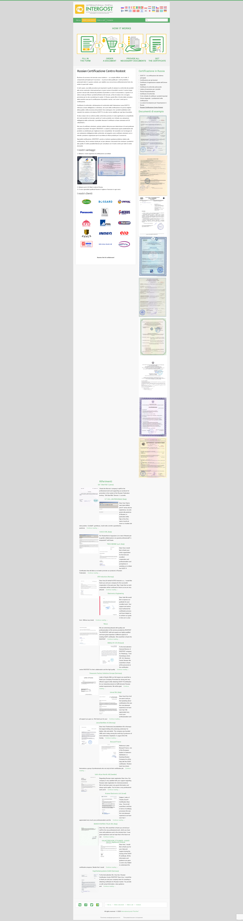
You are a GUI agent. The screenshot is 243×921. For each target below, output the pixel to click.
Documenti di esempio (151, 111)
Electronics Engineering (116, 593)
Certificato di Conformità (147, 94)
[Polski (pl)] (145, 7)
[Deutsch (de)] (165, 11)
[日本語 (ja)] (149, 11)
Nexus (106, 624)
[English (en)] (126, 7)
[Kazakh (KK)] (161, 11)
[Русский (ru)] (122, 7)
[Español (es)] (134, 7)
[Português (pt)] (141, 7)
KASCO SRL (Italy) (106, 532)
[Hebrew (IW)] (141, 11)
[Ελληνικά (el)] (130, 11)
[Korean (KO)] (145, 11)
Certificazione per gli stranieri (149, 80)
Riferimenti (105, 481)
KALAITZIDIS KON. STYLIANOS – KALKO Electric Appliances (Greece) (115, 841)
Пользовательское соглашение (133, 917)
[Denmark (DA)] (161, 7)
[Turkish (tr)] (134, 11)
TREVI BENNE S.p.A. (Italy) (116, 544)
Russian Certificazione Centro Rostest (101, 71)
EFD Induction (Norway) (106, 577)
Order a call (101, 20)
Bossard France (115, 742)
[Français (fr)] (130, 7)
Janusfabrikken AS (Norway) (105, 723)
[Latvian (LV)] (157, 11)
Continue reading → (93, 528)
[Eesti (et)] (126, 11)
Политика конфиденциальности (110, 917)
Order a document (89, 20)
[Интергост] (94, 9)
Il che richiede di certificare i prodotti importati (153, 96)
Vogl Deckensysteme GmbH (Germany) (106, 871)
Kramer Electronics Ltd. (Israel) (115, 793)
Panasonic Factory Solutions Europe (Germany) (106, 673)
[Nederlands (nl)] (149, 7)
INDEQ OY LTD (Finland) (116, 643)
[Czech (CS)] (157, 7)
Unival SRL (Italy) (115, 692)
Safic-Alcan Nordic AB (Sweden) (106, 774)
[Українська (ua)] (153, 11)
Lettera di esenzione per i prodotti (150, 89)
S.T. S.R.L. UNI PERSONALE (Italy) (116, 499)
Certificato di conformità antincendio (151, 87)
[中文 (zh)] (138, 11)
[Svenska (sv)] (153, 7)
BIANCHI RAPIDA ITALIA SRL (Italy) (106, 824)
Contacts (110, 20)
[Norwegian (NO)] (165, 7)
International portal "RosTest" (130, 911)
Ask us (78, 20)
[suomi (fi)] (122, 11)
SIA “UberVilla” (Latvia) (106, 484)
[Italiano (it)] (138, 7)
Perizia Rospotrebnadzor (147, 91)
